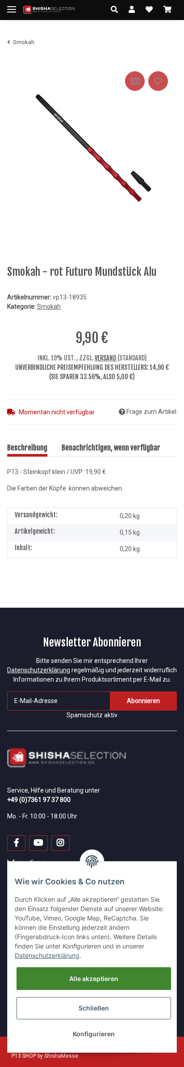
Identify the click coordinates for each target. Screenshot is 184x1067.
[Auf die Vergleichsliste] (135, 81)
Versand (106, 358)
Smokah (49, 306)
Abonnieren (143, 700)
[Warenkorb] (167, 10)
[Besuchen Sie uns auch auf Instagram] (60, 843)
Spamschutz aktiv (92, 715)
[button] (114, 10)
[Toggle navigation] (11, 5)
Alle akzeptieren (93, 978)
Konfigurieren (94, 1034)
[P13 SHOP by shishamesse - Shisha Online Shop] (49, 10)
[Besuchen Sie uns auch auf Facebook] (16, 843)
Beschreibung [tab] (27, 447)
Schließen (94, 1008)
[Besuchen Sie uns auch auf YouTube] (38, 843)
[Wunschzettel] (149, 10)
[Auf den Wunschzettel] (158, 81)
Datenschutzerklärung (38, 670)
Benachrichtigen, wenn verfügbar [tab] (111, 447)
